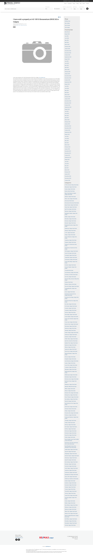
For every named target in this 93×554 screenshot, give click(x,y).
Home (65, 3)
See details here (42, 77)
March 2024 (67, 94)
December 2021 (68, 151)
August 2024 (67, 84)
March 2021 (67, 170)
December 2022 (68, 126)
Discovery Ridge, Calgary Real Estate (72, 286)
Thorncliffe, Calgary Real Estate (71, 491)
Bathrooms (81, 7)
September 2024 (68, 82)
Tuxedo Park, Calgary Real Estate (71, 495)
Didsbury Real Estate (69, 282)
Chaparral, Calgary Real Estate (70, 242)
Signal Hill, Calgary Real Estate (70, 460)
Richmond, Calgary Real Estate (70, 431)
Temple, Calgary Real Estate (70, 489)
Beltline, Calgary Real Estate (70, 216)
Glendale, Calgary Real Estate (70, 330)
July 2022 (67, 136)
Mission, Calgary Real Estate (70, 390)
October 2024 (67, 80)
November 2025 (68, 53)
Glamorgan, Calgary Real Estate (71, 326)
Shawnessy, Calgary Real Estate (71, 458)
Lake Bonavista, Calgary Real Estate (71, 361)
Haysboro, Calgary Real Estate (70, 336)
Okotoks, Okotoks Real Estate (70, 408)
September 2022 (68, 132)
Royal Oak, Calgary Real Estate (70, 435)
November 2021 (68, 153)
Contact (87, 3)
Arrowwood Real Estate (69, 200)
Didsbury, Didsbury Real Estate (70, 284)
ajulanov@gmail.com (19, 537)
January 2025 (67, 73)
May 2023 (67, 115)
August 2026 (67, 34)
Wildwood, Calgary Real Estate (70, 509)
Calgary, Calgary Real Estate (70, 234)
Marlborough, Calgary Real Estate (71, 375)
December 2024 (68, 76)
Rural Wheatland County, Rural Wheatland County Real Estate (70, 446)
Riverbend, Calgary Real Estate (70, 433)
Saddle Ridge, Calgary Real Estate (71, 449)
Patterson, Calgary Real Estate (70, 415)
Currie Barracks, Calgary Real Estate (71, 272)
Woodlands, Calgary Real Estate (71, 523)
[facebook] (16, 540)
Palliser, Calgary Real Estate (70, 411)
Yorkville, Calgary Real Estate (70, 525)
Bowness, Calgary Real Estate (70, 221)
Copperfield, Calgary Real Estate (71, 257)
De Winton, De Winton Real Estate (71, 274)
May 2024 (67, 90)
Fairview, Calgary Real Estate (70, 312)
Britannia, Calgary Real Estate (70, 230)
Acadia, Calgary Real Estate (70, 189)
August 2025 (67, 59)
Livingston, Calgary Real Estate (70, 367)
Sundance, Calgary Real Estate (70, 483)
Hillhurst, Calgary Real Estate (70, 347)
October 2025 (67, 55)
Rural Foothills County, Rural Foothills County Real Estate (72, 440)
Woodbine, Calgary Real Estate (70, 521)
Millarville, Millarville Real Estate (70, 386)
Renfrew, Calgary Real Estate (70, 429)
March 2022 (67, 145)
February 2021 (67, 172)
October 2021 (67, 155)
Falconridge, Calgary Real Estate (71, 314)
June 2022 (67, 138)
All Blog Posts (67, 21)
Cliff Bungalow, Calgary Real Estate (71, 251)
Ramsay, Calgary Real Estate (70, 424)
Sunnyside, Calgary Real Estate (70, 485)
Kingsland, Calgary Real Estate (70, 359)
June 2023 (67, 113)
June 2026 (67, 38)
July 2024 (67, 86)
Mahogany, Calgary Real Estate (70, 369)
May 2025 (67, 65)
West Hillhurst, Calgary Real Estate (71, 505)
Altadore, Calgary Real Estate (70, 196)
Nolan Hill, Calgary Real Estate (70, 401)
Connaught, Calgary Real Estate (70, 255)
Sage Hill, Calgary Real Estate (70, 451)
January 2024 (67, 99)
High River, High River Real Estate (71, 341)
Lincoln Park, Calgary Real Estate (71, 365)
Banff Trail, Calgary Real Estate (70, 209)
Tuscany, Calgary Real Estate (70, 493)
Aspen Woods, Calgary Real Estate (71, 205)
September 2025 (68, 57)
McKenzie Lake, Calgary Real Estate (71, 379)
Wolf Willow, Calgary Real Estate (71, 519)
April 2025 (67, 67)
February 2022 (67, 147)
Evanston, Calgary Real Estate (70, 308)
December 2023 (68, 101)
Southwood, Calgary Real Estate (71, 472)
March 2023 (67, 119)
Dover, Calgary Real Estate (70, 292)
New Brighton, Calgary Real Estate (71, 399)
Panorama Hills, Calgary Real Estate (71, 413)
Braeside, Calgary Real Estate (70, 223)
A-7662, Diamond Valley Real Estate (71, 185)
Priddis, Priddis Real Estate (70, 422)
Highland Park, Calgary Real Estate (71, 343)
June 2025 (67, 63)
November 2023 (68, 103)
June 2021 (67, 163)
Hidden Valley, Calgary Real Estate (71, 338)
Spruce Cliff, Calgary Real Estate (71, 476)
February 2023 (67, 122)
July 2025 (67, 61)
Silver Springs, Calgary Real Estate (71, 462)
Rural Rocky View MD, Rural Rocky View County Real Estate (71, 443)
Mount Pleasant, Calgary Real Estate (71, 397)
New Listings (67, 23)
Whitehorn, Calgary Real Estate (70, 507)
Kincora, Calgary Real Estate (70, 357)
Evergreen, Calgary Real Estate (70, 310)
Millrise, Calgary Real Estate (70, 388)
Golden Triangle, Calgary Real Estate (71, 332)
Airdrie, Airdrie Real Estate (70, 191)
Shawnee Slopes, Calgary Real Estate (72, 455)
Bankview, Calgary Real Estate (70, 211)
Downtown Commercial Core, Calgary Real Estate (70, 294)
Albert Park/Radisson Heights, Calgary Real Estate (70, 194)
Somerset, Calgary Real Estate (70, 466)
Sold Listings (67, 27)
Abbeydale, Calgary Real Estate (71, 187)
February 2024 (67, 96)
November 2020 (68, 178)
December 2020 (68, 176)
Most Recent (67, 32)
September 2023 (68, 107)
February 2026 (67, 46)
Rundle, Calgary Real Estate (70, 437)
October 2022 (67, 130)
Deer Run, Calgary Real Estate (70, 276)
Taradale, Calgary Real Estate (70, 487)
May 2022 (67, 140)
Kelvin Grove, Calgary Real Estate (71, 351)
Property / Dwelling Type (67, 7)
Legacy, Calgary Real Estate (70, 363)
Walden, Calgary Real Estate (70, 503)
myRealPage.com (48, 546)
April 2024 (67, 92)
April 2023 (67, 117)
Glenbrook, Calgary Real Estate (70, 328)
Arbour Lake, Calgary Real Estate (71, 198)
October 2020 (67, 180)
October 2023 (67, 105)
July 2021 (67, 161)
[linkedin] (19, 540)
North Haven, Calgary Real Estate (71, 406)
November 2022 (68, 128)
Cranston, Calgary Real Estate (70, 265)
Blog (80, 3)
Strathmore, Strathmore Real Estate (71, 478)
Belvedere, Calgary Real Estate (70, 218)
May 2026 (67, 40)
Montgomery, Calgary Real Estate (71, 395)
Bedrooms (75, 7)
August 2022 (67, 134)
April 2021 (67, 168)
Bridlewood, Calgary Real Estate (71, 228)
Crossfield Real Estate (69, 270)
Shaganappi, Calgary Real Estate (71, 453)
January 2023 (67, 124)
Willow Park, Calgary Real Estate (21, 25)
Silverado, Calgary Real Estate (70, 464)
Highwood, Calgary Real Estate (70, 345)
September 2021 (68, 157)
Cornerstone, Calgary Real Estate (71, 259)
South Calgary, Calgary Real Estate (71, 468)
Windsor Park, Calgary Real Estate (71, 513)
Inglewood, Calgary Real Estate (71, 349)
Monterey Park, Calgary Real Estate (71, 393)
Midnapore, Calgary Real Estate (71, 384)
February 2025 (67, 71)
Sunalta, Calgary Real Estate (70, 481)
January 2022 (67, 149)
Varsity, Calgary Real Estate (70, 501)
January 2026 (67, 48)
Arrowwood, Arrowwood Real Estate (72, 203)
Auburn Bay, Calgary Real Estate (71, 207)
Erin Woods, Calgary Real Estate (71, 306)
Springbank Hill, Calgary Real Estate (71, 474)
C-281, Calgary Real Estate (70, 232)
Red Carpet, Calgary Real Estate (71, 426)
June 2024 (67, 88)
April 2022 (67, 142)
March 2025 (67, 69)
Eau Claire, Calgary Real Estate (70, 304)
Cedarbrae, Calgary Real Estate (70, 240)
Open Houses (67, 25)
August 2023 (67, 109)
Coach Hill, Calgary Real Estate (70, 253)
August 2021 (67, 159)
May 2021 (67, 165)
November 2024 (68, 78)
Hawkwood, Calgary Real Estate (71, 334)
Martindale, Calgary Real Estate (70, 377)
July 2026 (67, 36)
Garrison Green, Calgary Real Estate (71, 324)
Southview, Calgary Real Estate (70, 470)
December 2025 (68, 50)
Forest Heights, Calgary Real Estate (71, 316)
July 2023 (67, 111)
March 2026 (67, 44)
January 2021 (67, 174)
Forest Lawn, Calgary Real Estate (71, 322)
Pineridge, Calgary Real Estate (70, 420)
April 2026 (67, 42)
